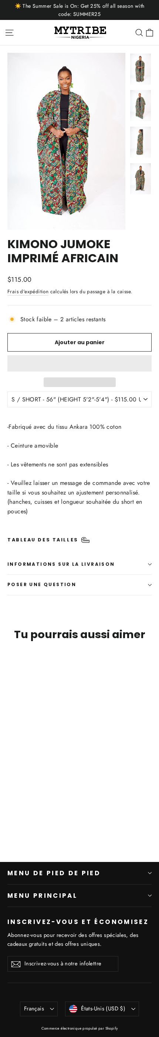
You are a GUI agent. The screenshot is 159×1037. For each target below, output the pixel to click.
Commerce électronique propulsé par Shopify (79, 1028)
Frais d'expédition (27, 291)
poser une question (41, 584)
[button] (79, 363)
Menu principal (42, 895)
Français (34, 1009)
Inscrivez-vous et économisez (78, 921)
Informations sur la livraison (61, 564)
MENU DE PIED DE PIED (54, 873)
